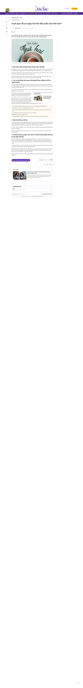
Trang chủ (7, 13)
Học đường (12, 13)
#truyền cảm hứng (15, 20)
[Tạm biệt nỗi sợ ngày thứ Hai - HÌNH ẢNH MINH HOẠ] (32, 50)
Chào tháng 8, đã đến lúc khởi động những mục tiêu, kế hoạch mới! (38, 172)
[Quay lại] (6, 35)
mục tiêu (19, 69)
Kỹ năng (40, 13)
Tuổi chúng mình (31, 13)
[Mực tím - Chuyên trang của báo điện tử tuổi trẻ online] (41, 8)
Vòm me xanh (48, 13)
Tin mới (64, 13)
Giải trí (36, 13)
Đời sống (17, 13)
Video (53, 13)
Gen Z (26, 13)
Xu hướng (22, 13)
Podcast (76, 13)
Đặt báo (11, 10)
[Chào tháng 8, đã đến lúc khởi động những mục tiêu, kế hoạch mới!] (19, 175)
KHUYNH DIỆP (17, 28)
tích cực (32, 106)
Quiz (43, 13)
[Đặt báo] (7, 10)
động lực (30, 77)
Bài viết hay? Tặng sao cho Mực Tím (21, 160)
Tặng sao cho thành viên (47, 194)
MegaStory (70, 13)
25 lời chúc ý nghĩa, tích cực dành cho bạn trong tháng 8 (47, 97)
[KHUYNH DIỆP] (13, 28)
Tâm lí (21, 17)
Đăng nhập (75, 8)
